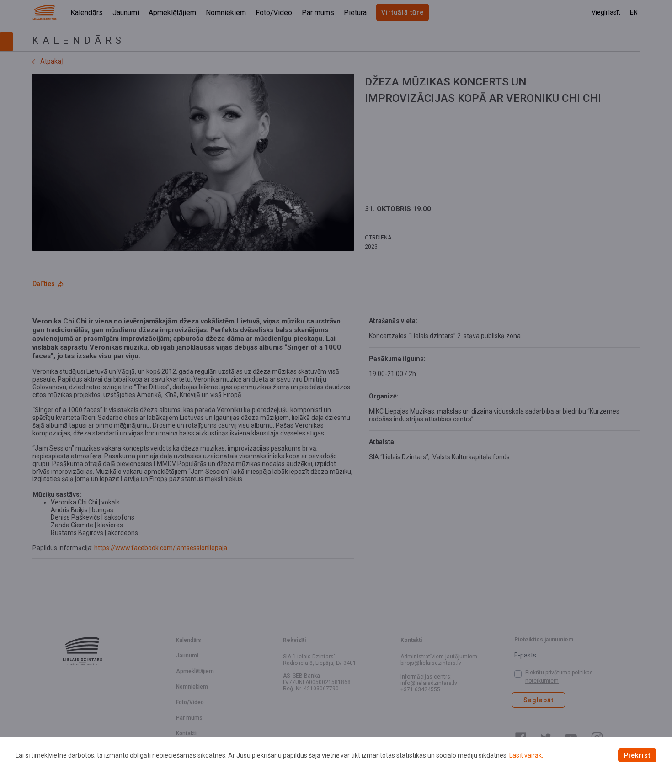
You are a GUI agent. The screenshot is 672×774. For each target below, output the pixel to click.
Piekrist (637, 755)
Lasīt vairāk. (526, 755)
